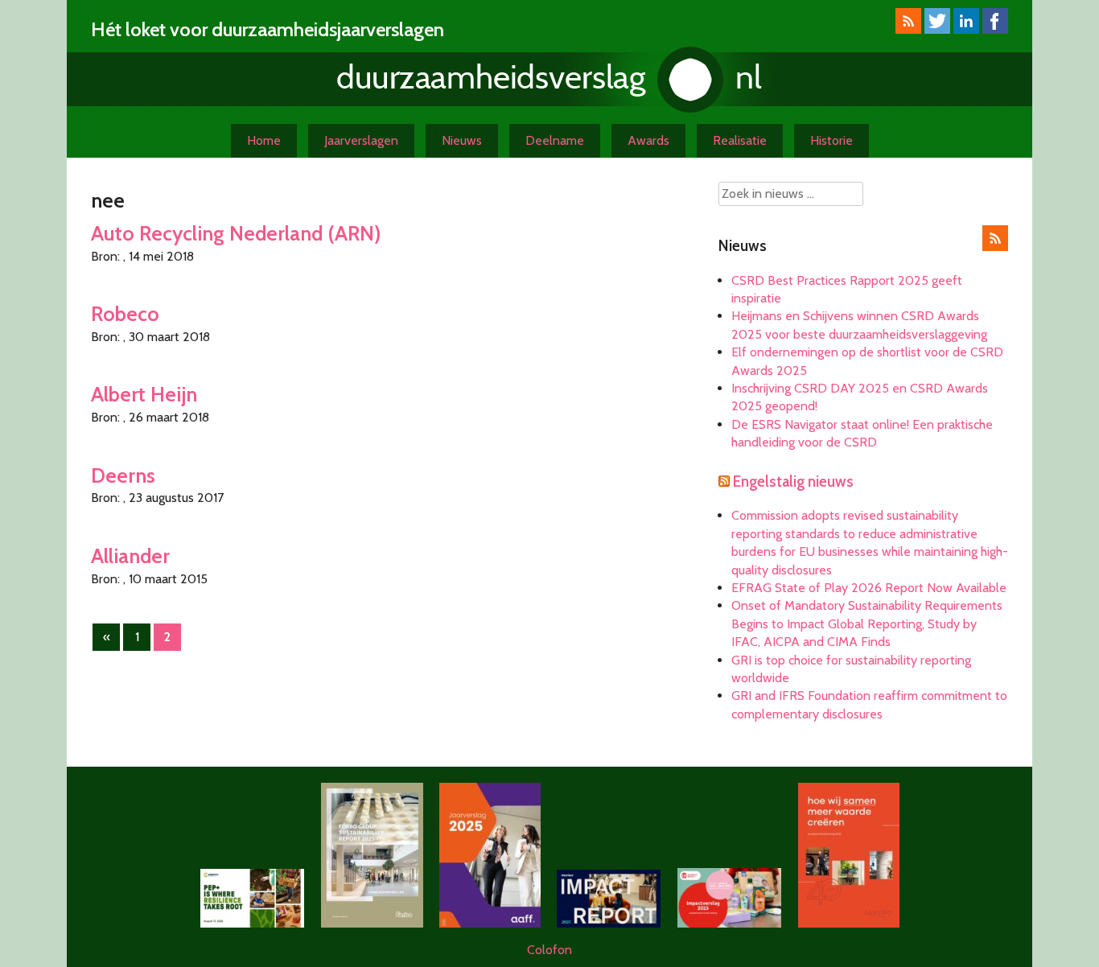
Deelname (554, 140)
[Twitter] (937, 29)
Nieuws (462, 140)
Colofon (549, 949)
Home (264, 140)
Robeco (125, 313)
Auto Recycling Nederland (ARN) (236, 232)
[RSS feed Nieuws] (995, 246)
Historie (831, 140)
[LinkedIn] (966, 29)
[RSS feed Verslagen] (908, 29)
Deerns (123, 475)
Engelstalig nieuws (793, 481)
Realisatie (740, 140)
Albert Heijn (144, 393)
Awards (648, 140)
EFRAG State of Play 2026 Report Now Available (868, 587)
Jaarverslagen (361, 140)
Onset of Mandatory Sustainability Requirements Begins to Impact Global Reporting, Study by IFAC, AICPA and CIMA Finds (866, 623)
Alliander (130, 555)
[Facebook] (995, 29)
